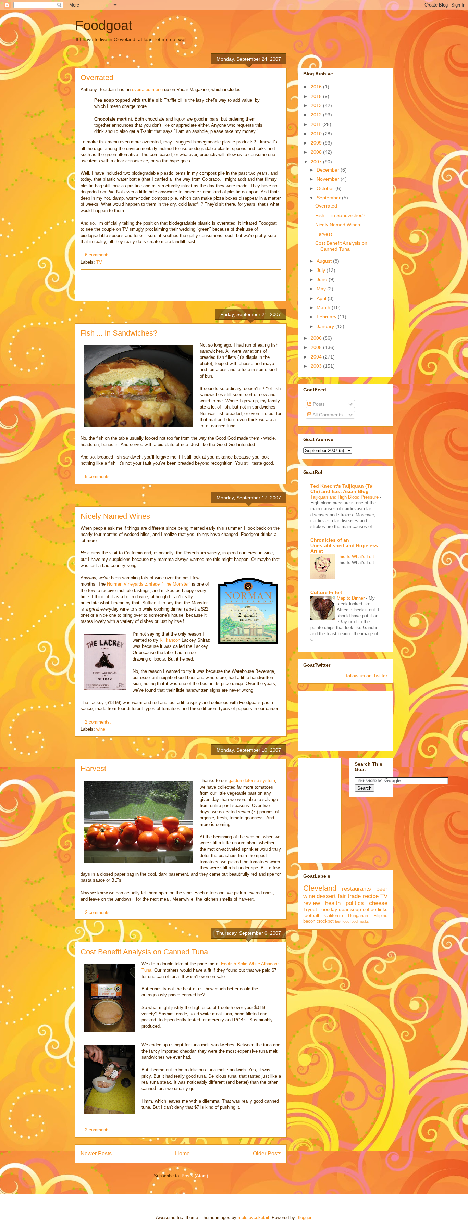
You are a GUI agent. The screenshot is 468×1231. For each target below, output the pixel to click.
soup (355, 909)
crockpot (325, 921)
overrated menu (147, 89)
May (322, 288)
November (329, 179)
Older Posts (267, 1153)
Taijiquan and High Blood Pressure (345, 497)
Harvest (93, 768)
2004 (317, 357)
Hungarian (358, 915)
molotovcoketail (253, 1217)
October (326, 188)
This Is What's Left (356, 556)
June (323, 279)
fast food (342, 921)
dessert (326, 896)
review (311, 903)
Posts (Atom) (195, 1175)
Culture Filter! (326, 592)
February (327, 316)
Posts (318, 404)
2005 (317, 347)
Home (182, 1153)
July (322, 270)
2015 (317, 96)
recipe (371, 896)
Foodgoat (103, 25)
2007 (317, 161)
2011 (316, 124)
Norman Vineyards (126, 584)
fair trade (349, 896)
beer (381, 888)
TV (99, 262)
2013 (317, 105)
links (382, 909)
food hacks (359, 921)
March (324, 307)
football (311, 915)
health (333, 903)
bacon (309, 921)
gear (344, 909)
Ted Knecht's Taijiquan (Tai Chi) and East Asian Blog (342, 488)
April (322, 298)
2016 (317, 86)
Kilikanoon (171, 640)
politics (355, 903)
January (326, 326)
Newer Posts (96, 1153)
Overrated (97, 77)
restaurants (356, 888)
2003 (317, 366)
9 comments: (98, 476)
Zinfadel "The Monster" (167, 584)
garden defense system (252, 780)
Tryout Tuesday (320, 909)
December (329, 170)
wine (100, 729)
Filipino (380, 915)
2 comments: (98, 722)
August (325, 261)
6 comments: (98, 254)
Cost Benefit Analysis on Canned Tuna (144, 951)
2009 (317, 143)
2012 (317, 114)
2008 (317, 152)
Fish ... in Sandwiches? (119, 333)
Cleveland (319, 888)
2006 (317, 338)
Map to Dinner (351, 598)
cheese (378, 903)
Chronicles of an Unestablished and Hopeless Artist (344, 545)
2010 (317, 133)
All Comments (327, 414)
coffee (369, 909)
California (333, 915)
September (329, 197)
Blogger (303, 1217)
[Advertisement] (181, 285)
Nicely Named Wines (115, 516)
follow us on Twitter (366, 675)
